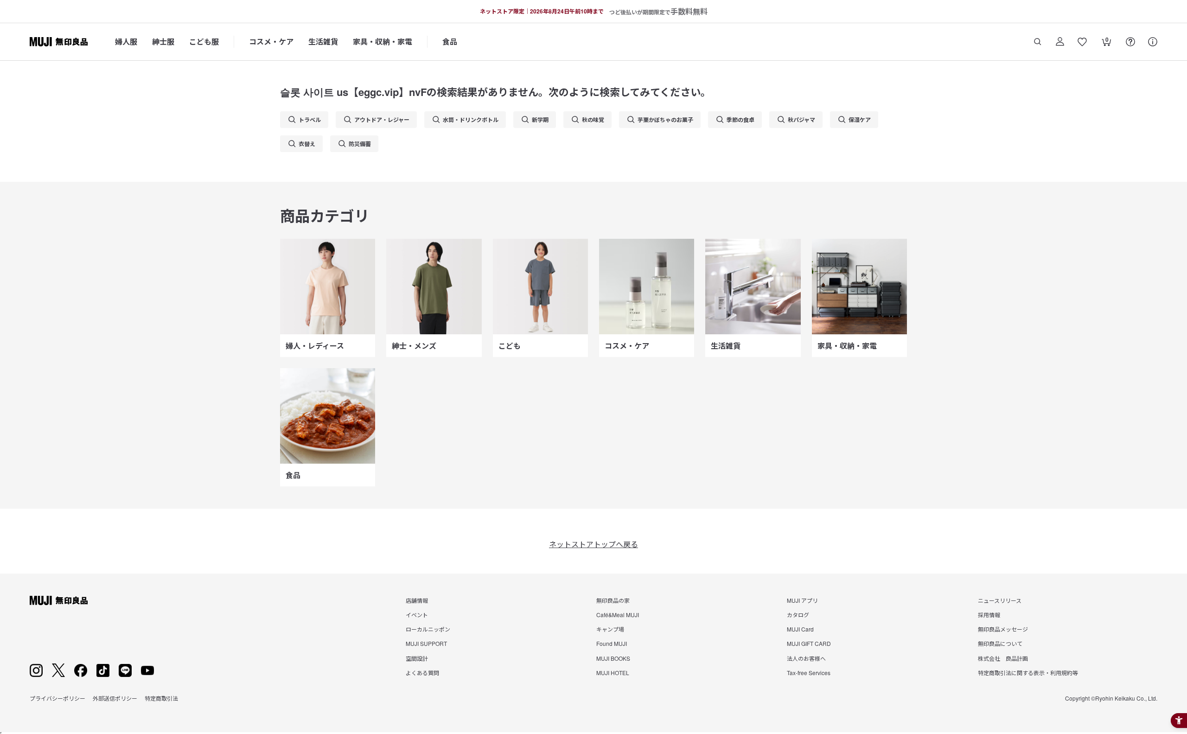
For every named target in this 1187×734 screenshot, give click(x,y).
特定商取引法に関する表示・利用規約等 (1028, 673)
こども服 (204, 41)
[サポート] (1152, 41)
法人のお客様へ (806, 658)
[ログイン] (1060, 41)
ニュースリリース (999, 600)
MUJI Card (800, 629)
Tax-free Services (808, 673)
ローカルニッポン (428, 629)
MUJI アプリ (802, 600)
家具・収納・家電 (382, 41)
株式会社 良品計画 (1003, 658)
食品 (449, 41)
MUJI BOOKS (613, 658)
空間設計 (417, 658)
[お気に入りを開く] (1082, 41)
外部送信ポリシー (115, 698)
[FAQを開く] (1130, 41)
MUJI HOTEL (612, 673)
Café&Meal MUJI (617, 615)
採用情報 (989, 615)
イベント (417, 615)
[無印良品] (59, 600)
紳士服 (163, 41)
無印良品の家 (613, 600)
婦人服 (126, 41)
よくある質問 (422, 673)
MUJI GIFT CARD (809, 643)
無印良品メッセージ (1003, 629)
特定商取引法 (161, 698)
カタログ (798, 615)
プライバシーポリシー (57, 698)
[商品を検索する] (1037, 41)
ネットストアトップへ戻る (593, 544)
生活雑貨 (323, 41)
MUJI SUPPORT (426, 643)
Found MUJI (611, 643)
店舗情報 (417, 600)
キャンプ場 (610, 629)
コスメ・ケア (271, 41)
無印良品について (1000, 643)
